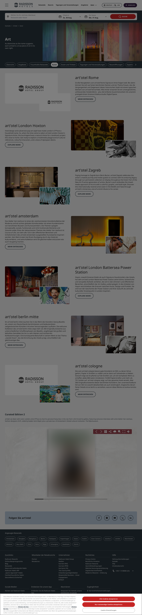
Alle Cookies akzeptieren (108, 599)
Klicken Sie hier (23, 607)
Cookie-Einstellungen (109, 610)
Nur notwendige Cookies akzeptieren (108, 605)
